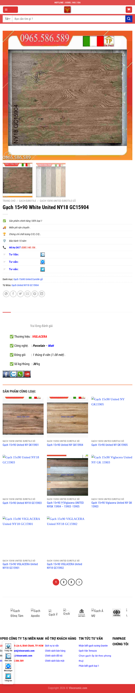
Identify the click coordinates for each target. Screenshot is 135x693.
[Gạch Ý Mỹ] (53, 613)
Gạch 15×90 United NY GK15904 (65, 445)
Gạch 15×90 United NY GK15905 (109, 445)
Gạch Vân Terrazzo (88, 650)
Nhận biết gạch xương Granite (93, 645)
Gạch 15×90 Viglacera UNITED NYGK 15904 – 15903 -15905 (65, 504)
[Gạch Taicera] (117, 613)
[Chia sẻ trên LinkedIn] (41, 294)
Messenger (8, 670)
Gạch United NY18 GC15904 (25, 285)
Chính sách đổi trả (53, 655)
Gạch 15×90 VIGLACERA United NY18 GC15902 (64, 566)
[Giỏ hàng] (129, 9)
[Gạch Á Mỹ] (99, 613)
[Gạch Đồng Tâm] (18, 613)
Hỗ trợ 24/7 (14, 247)
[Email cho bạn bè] (27, 294)
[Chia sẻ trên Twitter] (20, 294)
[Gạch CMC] (82, 613)
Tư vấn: (13, 261)
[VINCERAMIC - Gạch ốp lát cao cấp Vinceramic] (67, 9)
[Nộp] (128, 18)
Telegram (8, 680)
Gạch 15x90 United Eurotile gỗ (58, 200)
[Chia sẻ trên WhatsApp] (6, 294)
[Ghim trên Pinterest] (34, 294)
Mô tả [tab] (7, 316)
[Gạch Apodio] (37, 613)
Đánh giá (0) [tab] (21, 316)
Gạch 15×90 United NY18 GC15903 (22, 503)
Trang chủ (9, 200)
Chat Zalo (8, 660)
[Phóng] (7, 155)
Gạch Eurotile (27, 200)
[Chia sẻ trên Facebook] (13, 294)
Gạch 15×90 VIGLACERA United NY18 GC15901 (20, 566)
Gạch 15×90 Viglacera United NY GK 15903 (111, 504)
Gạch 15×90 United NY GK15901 (21, 445)
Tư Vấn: (14, 254)
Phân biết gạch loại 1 (89, 665)
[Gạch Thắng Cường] (68, 613)
